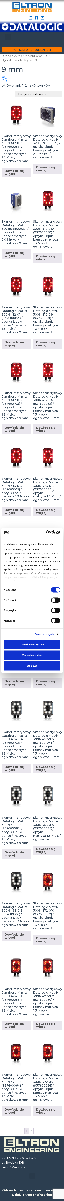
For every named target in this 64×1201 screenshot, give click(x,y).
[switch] (55, 600)
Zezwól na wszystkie (32, 644)
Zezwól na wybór (32, 655)
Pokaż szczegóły (44, 634)
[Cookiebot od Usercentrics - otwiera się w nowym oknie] (46, 532)
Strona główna (12, 56)
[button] (8, 37)
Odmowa (32, 665)
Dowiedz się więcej (14, 172)
